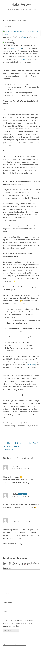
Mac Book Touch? (32, 443)
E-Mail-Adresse (9, 602)
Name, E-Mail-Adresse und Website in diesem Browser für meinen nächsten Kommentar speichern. (19, 623)
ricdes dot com (22, 4)
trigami (23, 37)
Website (6, 611)
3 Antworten (7, 26)
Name (6, 593)
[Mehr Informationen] (21, 34)
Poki (14, 519)
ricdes (33, 423)
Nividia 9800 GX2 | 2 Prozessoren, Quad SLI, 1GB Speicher (12, 446)
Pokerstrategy (16, 48)
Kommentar (8, 568)
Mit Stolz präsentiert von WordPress (14, 645)
